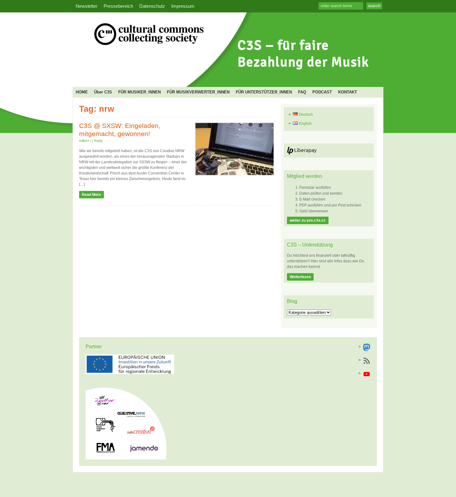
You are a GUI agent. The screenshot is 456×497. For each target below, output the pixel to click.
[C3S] (226, 76)
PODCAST (322, 92)
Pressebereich (118, 6)
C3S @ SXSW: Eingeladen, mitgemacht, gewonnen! (119, 130)
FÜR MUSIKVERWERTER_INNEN (198, 92)
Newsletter (86, 6)
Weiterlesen (300, 277)
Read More (91, 194)
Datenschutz (152, 6)
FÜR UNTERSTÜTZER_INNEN (264, 92)
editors (84, 140)
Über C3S (103, 92)
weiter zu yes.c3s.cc (308, 220)
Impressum (182, 6)
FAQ (302, 92)
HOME (82, 92)
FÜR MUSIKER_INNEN (139, 92)
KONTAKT (347, 92)
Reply (98, 140)
